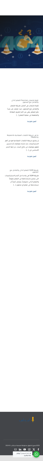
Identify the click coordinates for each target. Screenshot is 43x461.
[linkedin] (20, 449)
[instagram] (29, 449)
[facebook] (38, 449)
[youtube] (25, 449)
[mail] (15, 449)
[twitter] (34, 449)
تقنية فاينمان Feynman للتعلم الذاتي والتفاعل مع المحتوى (24, 101)
